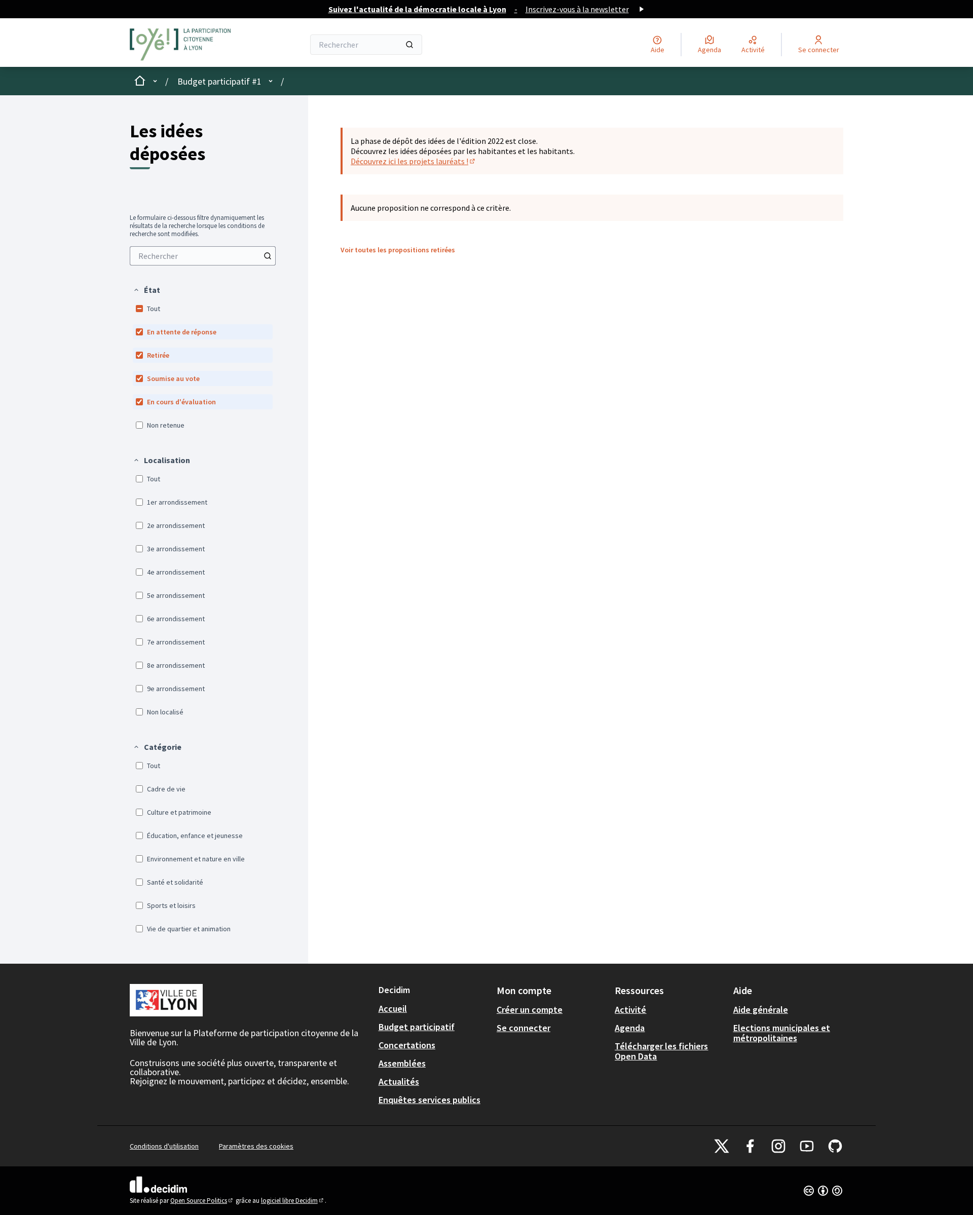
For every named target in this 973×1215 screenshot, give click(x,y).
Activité (630, 1009)
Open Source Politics (202, 1200)
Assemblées (402, 1063)
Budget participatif (417, 1027)
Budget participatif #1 (219, 81)
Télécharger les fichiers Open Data (661, 1051)
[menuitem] (203, 255)
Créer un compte (530, 1009)
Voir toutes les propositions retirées (398, 249)
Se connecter (523, 1028)
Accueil (393, 1008)
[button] (146, 290)
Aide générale (760, 1009)
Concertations (407, 1045)
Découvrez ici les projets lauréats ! (413, 161)
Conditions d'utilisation (164, 1146)
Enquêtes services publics (429, 1100)
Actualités (399, 1081)
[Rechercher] (409, 44)
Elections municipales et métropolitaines (781, 1033)
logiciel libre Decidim (293, 1200)
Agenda (630, 1028)
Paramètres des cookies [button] (256, 1146)
